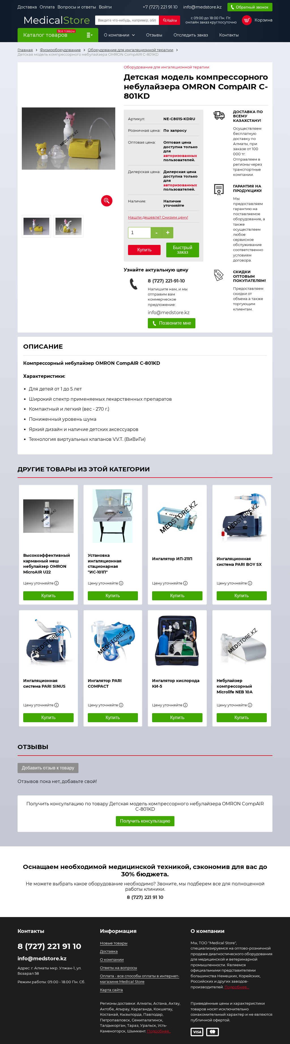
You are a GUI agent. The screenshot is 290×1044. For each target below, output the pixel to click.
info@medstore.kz (202, 7)
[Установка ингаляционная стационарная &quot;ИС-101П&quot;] (113, 516)
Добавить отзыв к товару (48, 767)
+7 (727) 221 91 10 (160, 7)
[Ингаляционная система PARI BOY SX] (241, 518)
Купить (144, 249)
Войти (105, 7)
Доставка (27, 7)
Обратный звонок (252, 7)
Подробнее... (237, 987)
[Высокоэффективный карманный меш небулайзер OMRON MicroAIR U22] (48, 516)
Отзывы (154, 35)
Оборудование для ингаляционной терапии (166, 67)
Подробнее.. (159, 1031)
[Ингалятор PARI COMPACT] (113, 641)
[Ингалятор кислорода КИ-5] (177, 641)
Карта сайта (111, 989)
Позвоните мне (175, 323)
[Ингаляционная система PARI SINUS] (48, 641)
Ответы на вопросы (118, 967)
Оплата (47, 7)
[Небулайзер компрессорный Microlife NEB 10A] (241, 641)
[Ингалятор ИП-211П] (177, 518)
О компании (117, 35)
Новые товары (113, 943)
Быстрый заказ (182, 249)
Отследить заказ (191, 35)
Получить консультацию (145, 821)
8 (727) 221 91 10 (145, 897)
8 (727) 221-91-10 (166, 281)
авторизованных (180, 155)
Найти (172, 20)
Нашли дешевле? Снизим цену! (158, 217)
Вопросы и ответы (76, 7)
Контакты (229, 35)
